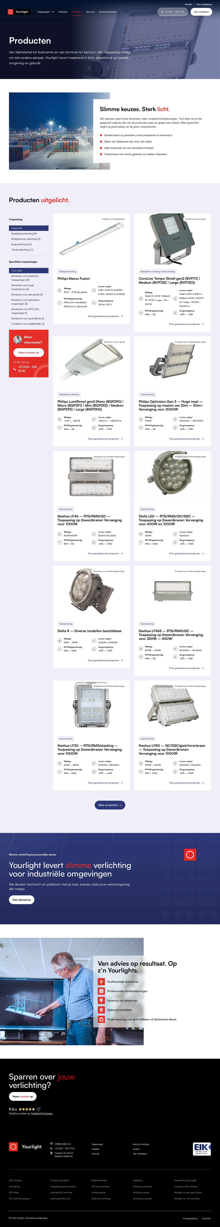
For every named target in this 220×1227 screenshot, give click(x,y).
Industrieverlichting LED (60, 1198)
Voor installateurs (204, 4)
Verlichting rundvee (141, 1192)
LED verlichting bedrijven (19, 1198)
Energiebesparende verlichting (63, 1186)
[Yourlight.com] (19, 11)
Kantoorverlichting (99, 1180)
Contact (188, 4)
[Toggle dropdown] (52, 11)
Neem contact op (29, 352)
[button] (28, 228)
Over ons (90, 11)
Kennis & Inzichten (107, 11)
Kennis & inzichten (141, 1144)
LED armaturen (15, 1180)
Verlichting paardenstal (142, 1186)
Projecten (63, 11)
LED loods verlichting (100, 1186)
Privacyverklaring (190, 1218)
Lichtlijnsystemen (99, 1192)
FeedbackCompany (42, 1113)
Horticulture (137, 1180)
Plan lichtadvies (22, 899)
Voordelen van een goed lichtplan (188, 1192)
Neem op (23, 1096)
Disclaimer (206, 1218)
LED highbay (14, 1186)
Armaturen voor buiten (59, 1180)
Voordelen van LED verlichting (186, 1198)
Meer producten (108, 805)
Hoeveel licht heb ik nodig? (185, 1180)
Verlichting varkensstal (142, 1198)
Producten (77, 11)
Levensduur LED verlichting (185, 1186)
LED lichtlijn (14, 1192)
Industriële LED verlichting (61, 1192)
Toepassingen (43, 11)
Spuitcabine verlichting (101, 1198)
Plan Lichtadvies (201, 11)
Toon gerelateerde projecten (103, 316)
